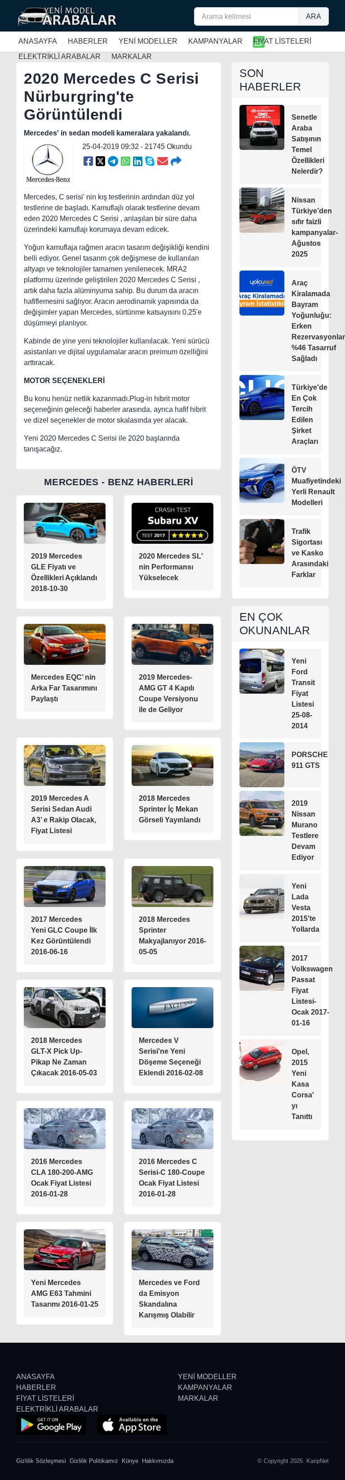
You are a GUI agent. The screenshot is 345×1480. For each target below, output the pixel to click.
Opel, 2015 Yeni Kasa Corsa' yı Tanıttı (303, 1084)
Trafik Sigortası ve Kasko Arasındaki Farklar (310, 553)
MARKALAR (198, 1398)
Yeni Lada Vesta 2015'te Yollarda (305, 907)
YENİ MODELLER (148, 41)
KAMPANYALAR (215, 41)
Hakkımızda (157, 1460)
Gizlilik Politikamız (94, 1460)
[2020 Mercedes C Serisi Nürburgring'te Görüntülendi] (88, 161)
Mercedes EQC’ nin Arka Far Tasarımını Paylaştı (64, 688)
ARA (313, 16)
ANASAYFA (37, 41)
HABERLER (88, 41)
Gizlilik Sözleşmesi (41, 1460)
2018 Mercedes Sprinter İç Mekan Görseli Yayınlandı (169, 809)
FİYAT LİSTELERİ (282, 41)
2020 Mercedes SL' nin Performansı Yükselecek (171, 567)
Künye (130, 1460)
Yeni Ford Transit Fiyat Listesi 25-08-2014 (303, 693)
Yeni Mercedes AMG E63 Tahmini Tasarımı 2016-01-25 (64, 1293)
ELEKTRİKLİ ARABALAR (57, 1409)
